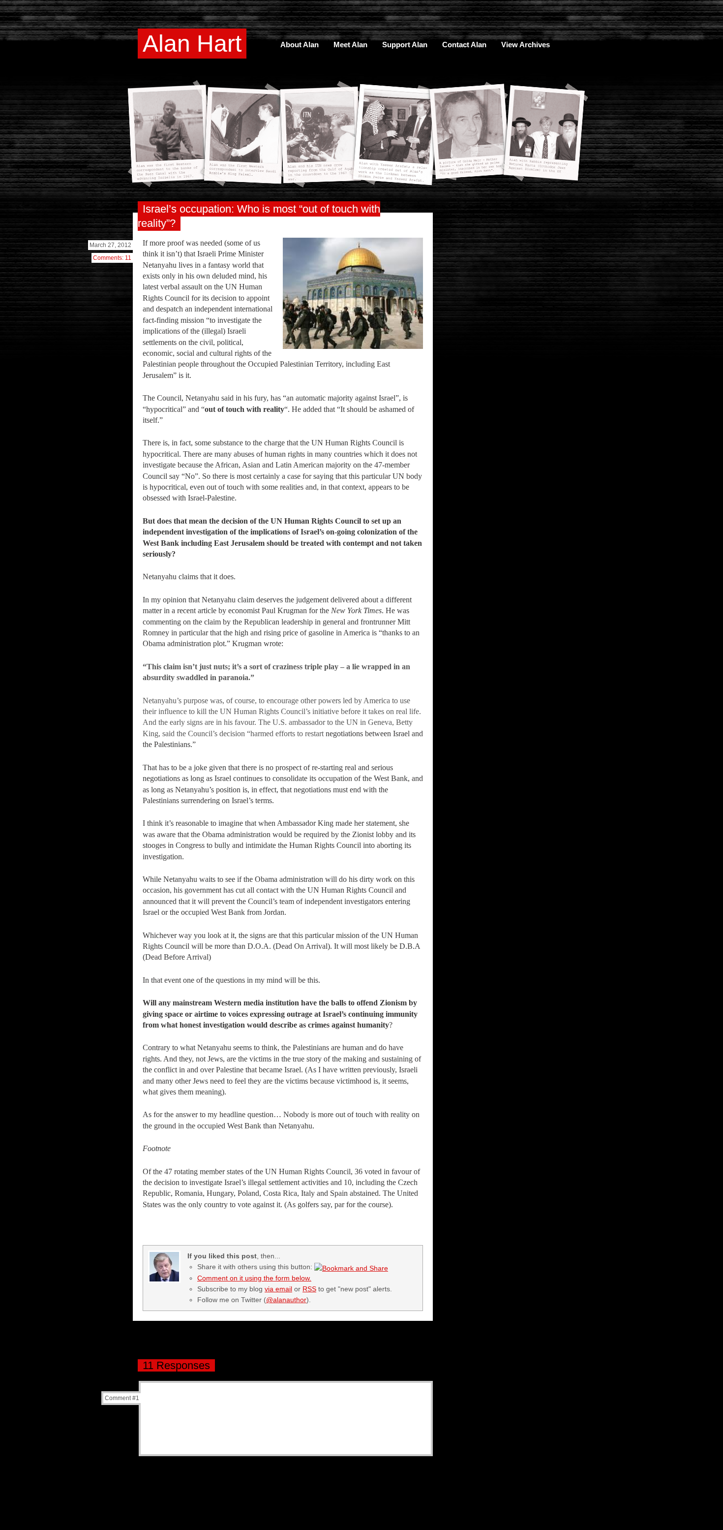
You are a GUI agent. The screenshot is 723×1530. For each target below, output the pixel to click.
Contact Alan (464, 44)
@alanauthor (286, 1300)
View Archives (525, 44)
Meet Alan (350, 44)
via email (278, 1289)
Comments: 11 (112, 257)
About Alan (299, 44)
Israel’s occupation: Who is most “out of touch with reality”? (259, 216)
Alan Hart (192, 44)
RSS (309, 1289)
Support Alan (404, 44)
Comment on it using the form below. (254, 1278)
